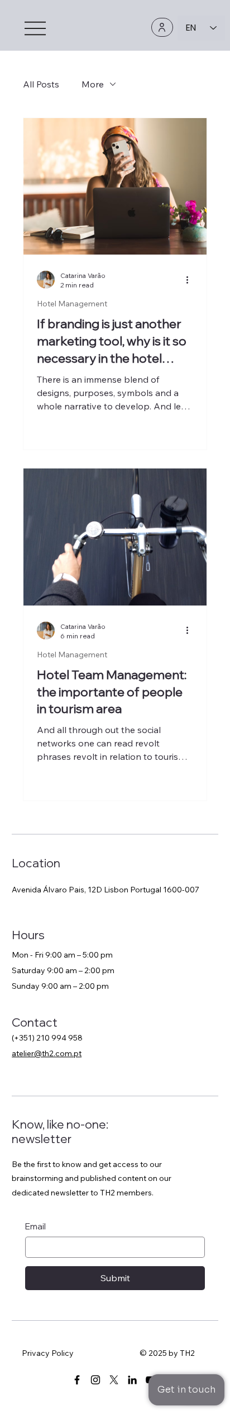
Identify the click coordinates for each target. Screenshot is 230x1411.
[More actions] (191, 279)
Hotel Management (72, 304)
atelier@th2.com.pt (47, 1053)
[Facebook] (77, 1380)
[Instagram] (95, 1380)
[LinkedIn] (132, 1380)
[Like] (162, 27)
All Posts (41, 84)
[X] (114, 1380)
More (93, 84)
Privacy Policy (48, 1353)
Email (35, 1226)
